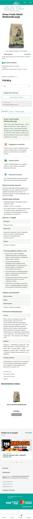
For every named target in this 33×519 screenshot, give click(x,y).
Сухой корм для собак (9, 9)
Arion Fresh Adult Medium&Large (16, 404)
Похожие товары (19, 111)
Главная (7, 7)
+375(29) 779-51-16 (7, 484)
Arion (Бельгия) (20, 9)
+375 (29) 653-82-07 (7, 481)
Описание (5, 111)
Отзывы (11, 111)
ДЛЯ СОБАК (18, 7)
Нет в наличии (16, 414)
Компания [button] (5, 468)
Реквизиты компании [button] (8, 490)
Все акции (28, 432)
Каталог (12, 7)
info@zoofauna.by (7, 486)
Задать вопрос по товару (16, 97)
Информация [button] (6, 472)
